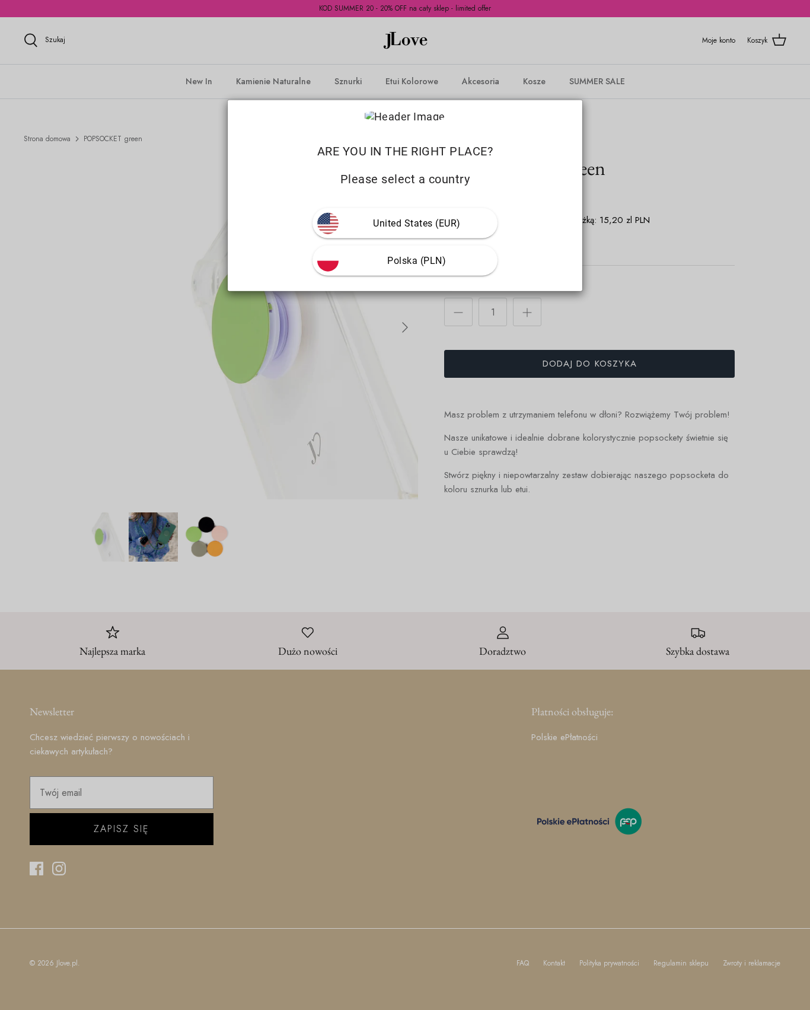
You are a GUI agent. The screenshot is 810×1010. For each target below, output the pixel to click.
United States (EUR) (417, 223)
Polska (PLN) (416, 260)
